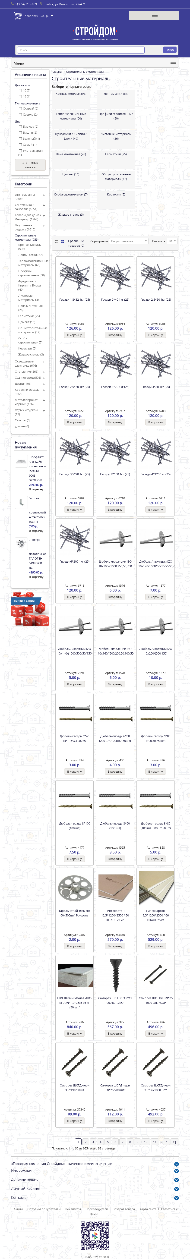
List (56, 241)
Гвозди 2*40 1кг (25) (115, 299)
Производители (97, 1209)
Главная (57, 71)
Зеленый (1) (31, 138)
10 (145, 1142)
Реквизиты (73, 1209)
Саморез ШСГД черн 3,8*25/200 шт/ (115, 1087)
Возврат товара (124, 1209)
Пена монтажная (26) (30, 308)
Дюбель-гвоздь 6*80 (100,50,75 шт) (155, 738)
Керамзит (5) (27, 348)
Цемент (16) (26, 322)
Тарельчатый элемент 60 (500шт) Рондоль (74, 913)
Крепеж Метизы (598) (29, 246)
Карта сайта (147, 1209)
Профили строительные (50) (31, 273)
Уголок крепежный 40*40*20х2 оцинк (37, 510)
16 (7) (26, 90)
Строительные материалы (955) (26, 237)
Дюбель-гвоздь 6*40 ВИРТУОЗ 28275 (74, 738)
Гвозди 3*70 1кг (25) (115, 387)
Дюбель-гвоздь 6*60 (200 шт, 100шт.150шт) (115, 738)
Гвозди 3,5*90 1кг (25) (74, 474)
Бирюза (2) (30, 126)
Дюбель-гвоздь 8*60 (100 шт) (115, 825)
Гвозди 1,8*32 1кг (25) (74, 299)
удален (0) (22, 426)
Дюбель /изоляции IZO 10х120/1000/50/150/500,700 (155, 563)
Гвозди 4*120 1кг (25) (156, 474)
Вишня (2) (30, 132)
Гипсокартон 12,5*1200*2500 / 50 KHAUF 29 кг (115, 915)
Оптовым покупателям (44, 1209)
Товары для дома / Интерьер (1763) (28, 217)
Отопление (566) (26, 371)
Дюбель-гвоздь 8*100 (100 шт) (74, 825)
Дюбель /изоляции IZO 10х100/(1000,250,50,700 (115, 563)
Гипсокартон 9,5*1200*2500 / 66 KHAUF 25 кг (156, 915)
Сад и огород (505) (28, 377)
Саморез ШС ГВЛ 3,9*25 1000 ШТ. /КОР (156, 1000)
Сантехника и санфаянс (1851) (26, 207)
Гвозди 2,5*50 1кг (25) (155, 299)
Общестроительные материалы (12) (32, 330)
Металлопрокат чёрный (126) (26, 402)
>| (174, 1142)
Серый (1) (30, 144)
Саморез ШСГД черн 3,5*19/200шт (74, 1087)
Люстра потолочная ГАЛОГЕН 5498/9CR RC (37, 554)
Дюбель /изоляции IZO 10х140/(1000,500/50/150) (74, 651)
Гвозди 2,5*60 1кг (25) (74, 387)
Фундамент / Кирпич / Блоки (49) (29, 285)
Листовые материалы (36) (29, 297)
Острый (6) (30, 108)
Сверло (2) (30, 114)
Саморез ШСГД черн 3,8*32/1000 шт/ (156, 1087)
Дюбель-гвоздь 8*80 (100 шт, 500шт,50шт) (156, 825)
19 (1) (26, 96)
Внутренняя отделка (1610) (25, 227)
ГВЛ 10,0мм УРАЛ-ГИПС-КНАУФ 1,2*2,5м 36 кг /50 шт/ (74, 1002)
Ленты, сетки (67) (30, 255)
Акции (18, 1209)
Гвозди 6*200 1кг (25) (74, 561)
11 (154, 1142)
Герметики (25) (29, 316)
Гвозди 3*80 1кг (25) (156, 387)
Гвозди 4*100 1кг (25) (115, 474)
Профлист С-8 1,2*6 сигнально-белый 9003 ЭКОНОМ (37, 468)
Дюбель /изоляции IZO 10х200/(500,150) (155, 651)
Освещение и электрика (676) (26, 363)
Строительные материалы (85, 71)
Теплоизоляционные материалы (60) (32, 263)
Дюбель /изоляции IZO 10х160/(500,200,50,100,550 (115, 651)
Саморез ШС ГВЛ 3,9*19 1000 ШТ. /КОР (115, 1000)
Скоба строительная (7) (30, 340)
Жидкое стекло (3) (31, 354)
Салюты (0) (22, 420)
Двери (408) (23, 383)
